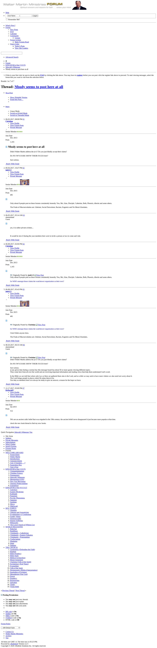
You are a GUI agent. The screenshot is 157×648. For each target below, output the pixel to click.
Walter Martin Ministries (14, 634)
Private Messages (12, 440)
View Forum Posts (17, 125)
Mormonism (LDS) (17, 479)
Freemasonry (15, 475)
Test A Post (14, 467)
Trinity (12, 585)
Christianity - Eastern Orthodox (21, 535)
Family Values (15, 517)
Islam (12, 543)
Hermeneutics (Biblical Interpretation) (23, 570)
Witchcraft (14, 506)
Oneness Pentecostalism (18, 484)
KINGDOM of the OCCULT (16, 488)
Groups (17, 38)
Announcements (16, 461)
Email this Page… (16, 99)
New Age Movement (17, 481)
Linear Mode (15, 111)
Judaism (13, 545)
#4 (23, 244)
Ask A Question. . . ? (17, 463)
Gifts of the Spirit (16, 568)
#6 (24, 345)
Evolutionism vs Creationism (20, 514)
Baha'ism (13, 529)
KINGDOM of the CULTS (16, 65)
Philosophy (14, 523)
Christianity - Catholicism (19, 533)
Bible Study (14, 556)
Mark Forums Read (22, 42)
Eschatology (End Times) (19, 564)
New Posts (14, 30)
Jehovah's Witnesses (13, 67)
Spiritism (13, 502)
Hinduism (13, 541)
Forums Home (11, 448)
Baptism (13, 552)
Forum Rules (15, 455)
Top (30, 432)
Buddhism (14, 531)
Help (7, 13)
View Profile (14, 123)
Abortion (13, 510)
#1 (23, 119)
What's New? (10, 25)
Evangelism (14, 566)
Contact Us (10, 632)
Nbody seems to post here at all (39, 87)
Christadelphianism (17, 471)
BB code (9, 612)
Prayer (12, 576)
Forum (8, 28)
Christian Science (16, 473)
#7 (23, 388)
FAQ (12, 32)
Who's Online (11, 444)
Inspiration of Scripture (18, 572)
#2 (23, 168)
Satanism (13, 500)
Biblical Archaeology (18, 558)
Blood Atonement (16, 560)
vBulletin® (14, 644)
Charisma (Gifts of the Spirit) (20, 562)
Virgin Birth (14, 587)
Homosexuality (15, 519)
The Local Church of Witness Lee (22, 525)
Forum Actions (15, 40)
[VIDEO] (9, 618)
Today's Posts (20, 46)
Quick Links (14, 44)
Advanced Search (12, 57)
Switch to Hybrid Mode (18, 113)
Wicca (12, 504)
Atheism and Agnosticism (19, 512)
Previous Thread (8, 591)
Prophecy (13, 578)
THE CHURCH (12, 547)
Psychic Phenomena (17, 498)
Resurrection (14, 580)
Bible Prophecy (15, 554)
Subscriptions (10, 442)
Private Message (16, 127)
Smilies (8, 614)
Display (8, 106)
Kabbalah (13, 494)
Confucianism (15, 539)
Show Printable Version (18, 97)
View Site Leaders (21, 48)
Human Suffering (16, 521)
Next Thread (20, 591)
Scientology (14, 486)
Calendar (13, 34)
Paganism (13, 496)
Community (14, 36)
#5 (23, 289)
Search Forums (11, 446)
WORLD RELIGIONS (14, 527)
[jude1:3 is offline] (24, 184)
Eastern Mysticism (16, 492)
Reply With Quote (12, 164)
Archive (8, 636)
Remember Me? (14, 20)
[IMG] (8, 616)
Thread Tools (9, 93)
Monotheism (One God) (19, 574)
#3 (24, 215)
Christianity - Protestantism (20, 537)
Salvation (13, 582)
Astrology (13, 490)
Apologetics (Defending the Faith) (22, 550)
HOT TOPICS (11, 508)
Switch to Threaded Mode (19, 115)
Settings (8, 438)
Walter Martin (15, 457)
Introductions (15, 459)
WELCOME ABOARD (14, 453)
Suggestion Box (16, 465)
